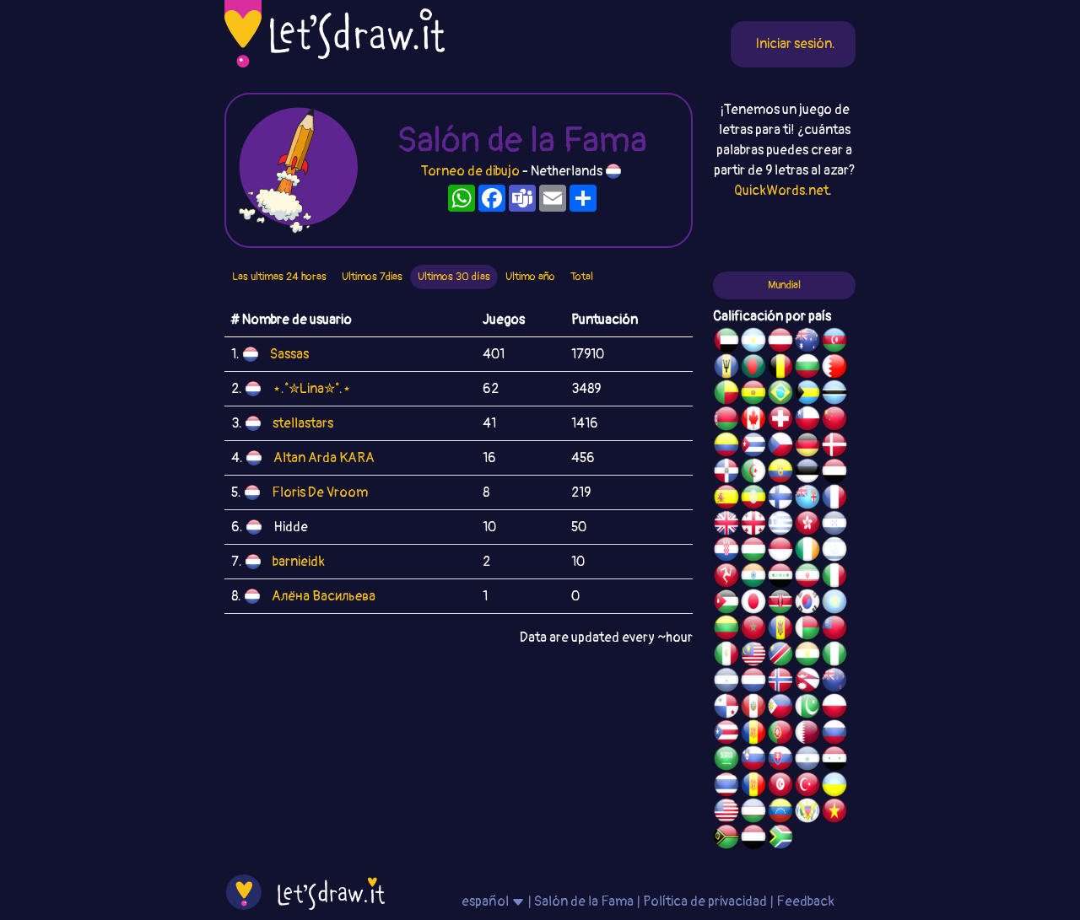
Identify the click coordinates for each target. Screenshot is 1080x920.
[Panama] (726, 708)
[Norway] (780, 682)
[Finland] (780, 499)
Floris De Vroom (320, 492)
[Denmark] (834, 446)
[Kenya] (780, 603)
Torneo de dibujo (471, 171)
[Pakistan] (807, 708)
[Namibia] (780, 656)
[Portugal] (780, 734)
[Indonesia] (780, 551)
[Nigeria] (834, 656)
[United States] (726, 812)
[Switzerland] (780, 420)
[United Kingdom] (726, 525)
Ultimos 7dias (372, 276)
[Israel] (834, 551)
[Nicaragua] (726, 682)
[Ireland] (807, 551)
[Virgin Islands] (807, 812)
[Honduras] (834, 525)
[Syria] (834, 760)
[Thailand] (726, 786)
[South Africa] (780, 839)
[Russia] (834, 734)
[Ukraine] (834, 786)
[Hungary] (753, 551)
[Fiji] (807, 499)
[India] (753, 577)
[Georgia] (753, 525)
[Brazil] (780, 394)
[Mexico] (726, 656)
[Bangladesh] (753, 368)
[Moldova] (780, 629)
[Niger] (807, 656)
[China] (834, 420)
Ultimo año (530, 276)
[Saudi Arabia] (726, 760)
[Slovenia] (753, 760)
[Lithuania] (726, 629)
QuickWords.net (781, 190)
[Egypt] (834, 473)
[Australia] (807, 342)
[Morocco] (753, 629)
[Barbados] (726, 368)
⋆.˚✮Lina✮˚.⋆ (312, 388)
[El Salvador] (807, 760)
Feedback (805, 901)
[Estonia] (807, 473)
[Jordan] (726, 603)
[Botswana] (834, 394)
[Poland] (834, 708)
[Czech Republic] (780, 446)
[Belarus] (726, 420)
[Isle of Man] (726, 577)
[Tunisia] (780, 786)
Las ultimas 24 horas (279, 276)
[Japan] (753, 603)
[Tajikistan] (753, 786)
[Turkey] (807, 786)
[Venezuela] (780, 812)
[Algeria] (753, 473)
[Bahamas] (807, 394)
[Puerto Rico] (726, 734)
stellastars (303, 423)
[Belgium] (780, 368)
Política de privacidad (705, 901)
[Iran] (807, 577)
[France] (834, 499)
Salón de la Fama (584, 901)
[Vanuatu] (726, 839)
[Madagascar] (807, 629)
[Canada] (753, 420)
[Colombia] (726, 446)
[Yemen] (753, 839)
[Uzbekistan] (753, 812)
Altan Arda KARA (324, 457)
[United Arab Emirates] (726, 342)
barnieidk (299, 561)
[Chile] (807, 420)
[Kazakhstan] (834, 603)
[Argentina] (753, 342)
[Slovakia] (780, 760)
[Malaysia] (753, 656)
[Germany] (807, 446)
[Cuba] (753, 446)
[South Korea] (807, 603)
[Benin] (726, 394)
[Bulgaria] (807, 368)
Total (581, 276)
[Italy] (834, 577)
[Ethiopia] (753, 499)
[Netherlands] (753, 682)
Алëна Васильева (323, 596)
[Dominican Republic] (726, 473)
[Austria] (780, 342)
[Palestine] (753, 734)
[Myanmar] (834, 629)
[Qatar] (807, 734)
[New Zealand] (834, 682)
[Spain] (726, 499)
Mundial (784, 285)
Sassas (289, 354)
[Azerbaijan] (834, 342)
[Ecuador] (780, 473)
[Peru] (753, 708)
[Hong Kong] (807, 525)
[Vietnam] (834, 812)
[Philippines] (780, 708)
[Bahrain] (834, 368)
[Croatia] (726, 551)
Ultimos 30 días (454, 276)
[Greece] (780, 525)
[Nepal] (807, 682)
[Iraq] (780, 577)
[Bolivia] (753, 394)
